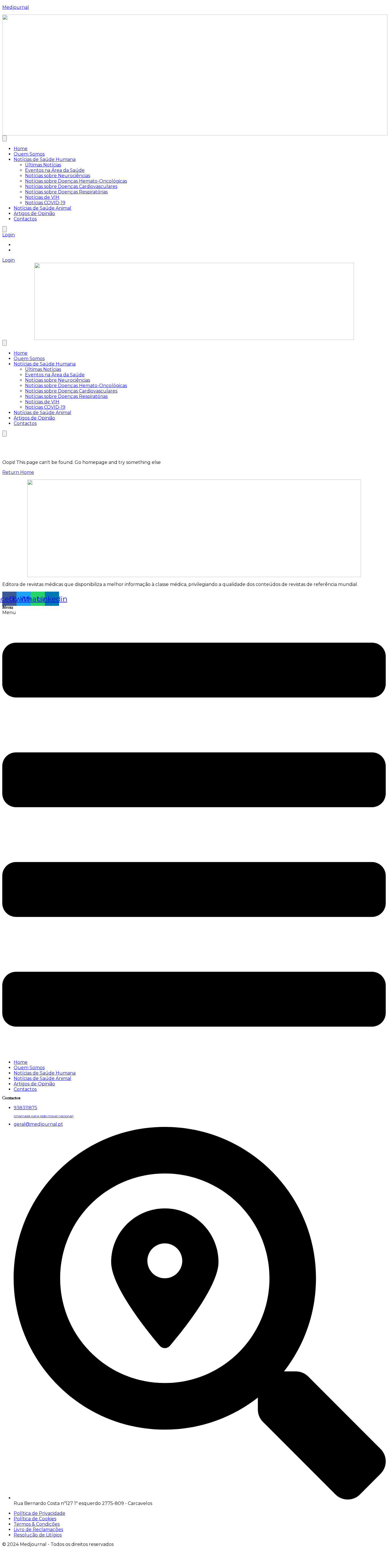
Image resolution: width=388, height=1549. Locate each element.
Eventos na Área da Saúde (55, 170)
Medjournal (15, 7)
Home (21, 148)
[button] (194, 832)
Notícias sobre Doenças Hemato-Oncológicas (76, 181)
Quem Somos (29, 154)
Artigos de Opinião (34, 213)
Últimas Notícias (43, 165)
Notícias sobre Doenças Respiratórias (66, 192)
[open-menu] (4, 138)
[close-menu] (4, 229)
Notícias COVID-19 (45, 202)
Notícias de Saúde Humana (45, 159)
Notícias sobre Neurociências (57, 175)
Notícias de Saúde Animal (42, 208)
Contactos (25, 219)
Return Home (18, 472)
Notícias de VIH (42, 197)
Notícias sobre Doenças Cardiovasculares (71, 186)
